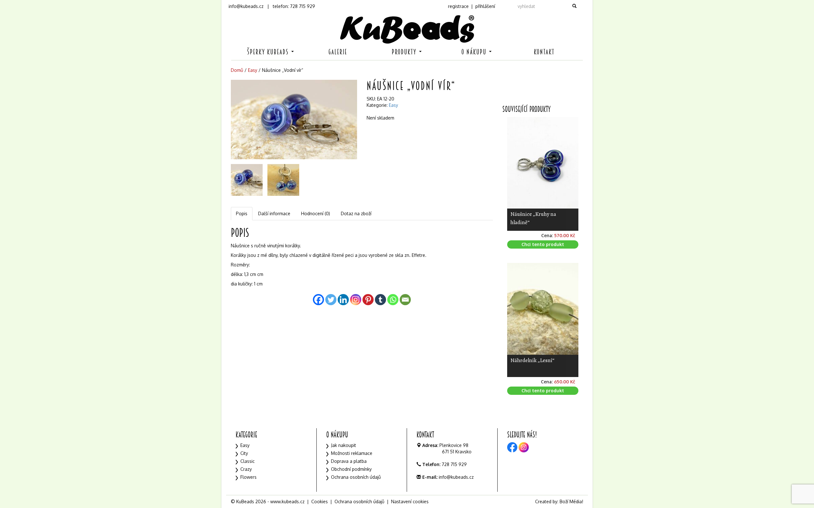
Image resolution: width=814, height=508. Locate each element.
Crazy (246, 469)
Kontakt (544, 52)
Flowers (248, 477)
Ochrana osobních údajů (356, 477)
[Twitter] (330, 299)
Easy (252, 70)
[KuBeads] (407, 29)
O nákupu (474, 52)
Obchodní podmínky (351, 469)
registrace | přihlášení (471, 6)
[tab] (242, 213)
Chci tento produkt (542, 244)
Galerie (337, 52)
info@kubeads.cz (246, 6)
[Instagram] (355, 299)
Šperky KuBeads (269, 52)
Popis (241, 213)
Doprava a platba (349, 461)
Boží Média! (571, 501)
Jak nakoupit (343, 445)
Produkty (405, 52)
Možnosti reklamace (351, 453)
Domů (237, 70)
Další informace (274, 213)
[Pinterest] (368, 299)
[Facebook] (318, 299)
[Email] (405, 299)
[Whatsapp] (392, 299)
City (244, 453)
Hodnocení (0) (315, 213)
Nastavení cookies (410, 501)
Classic (247, 461)
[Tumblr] (380, 299)
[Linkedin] (343, 299)
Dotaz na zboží (356, 213)
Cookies (319, 501)
